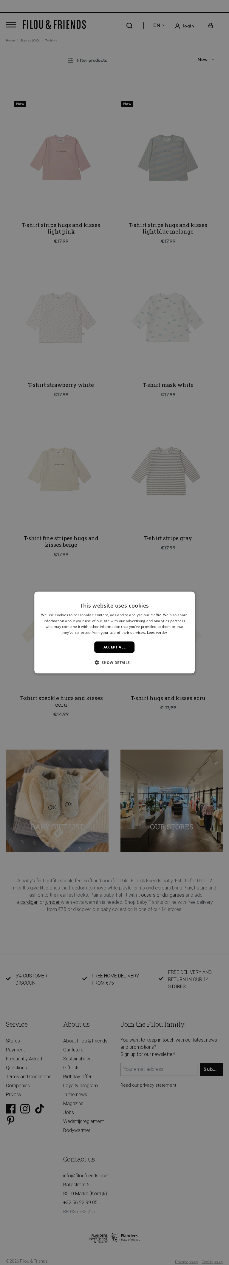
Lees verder (157, 632)
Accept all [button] (114, 647)
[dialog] (114, 632)
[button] (114, 662)
